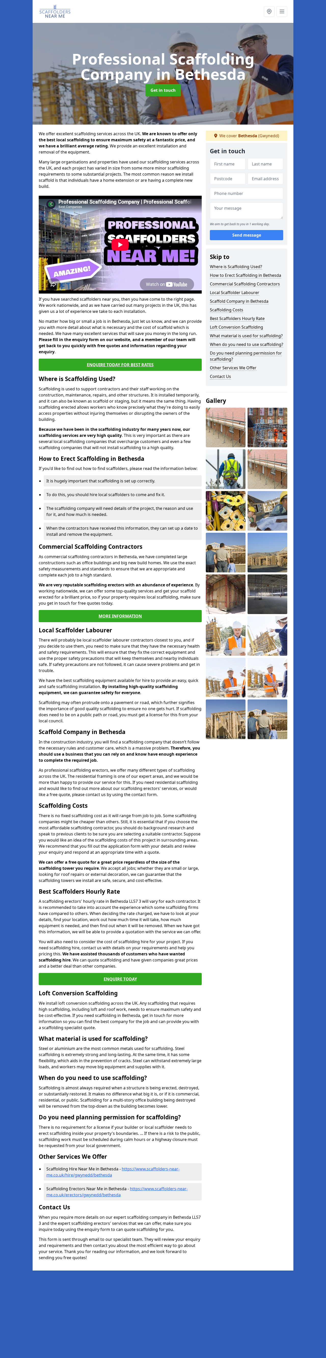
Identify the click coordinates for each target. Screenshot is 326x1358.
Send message (246, 235)
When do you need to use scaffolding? (246, 344)
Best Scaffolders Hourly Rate (237, 318)
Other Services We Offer (233, 368)
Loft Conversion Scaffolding (236, 327)
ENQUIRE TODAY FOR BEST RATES (120, 365)
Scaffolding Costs (226, 310)
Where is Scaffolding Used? (236, 266)
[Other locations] (269, 11)
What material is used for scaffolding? (246, 336)
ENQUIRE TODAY (120, 979)
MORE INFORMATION (120, 616)
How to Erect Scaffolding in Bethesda (245, 275)
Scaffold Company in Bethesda (239, 301)
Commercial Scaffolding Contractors (245, 284)
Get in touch (163, 90)
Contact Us (220, 376)
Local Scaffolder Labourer (234, 292)
